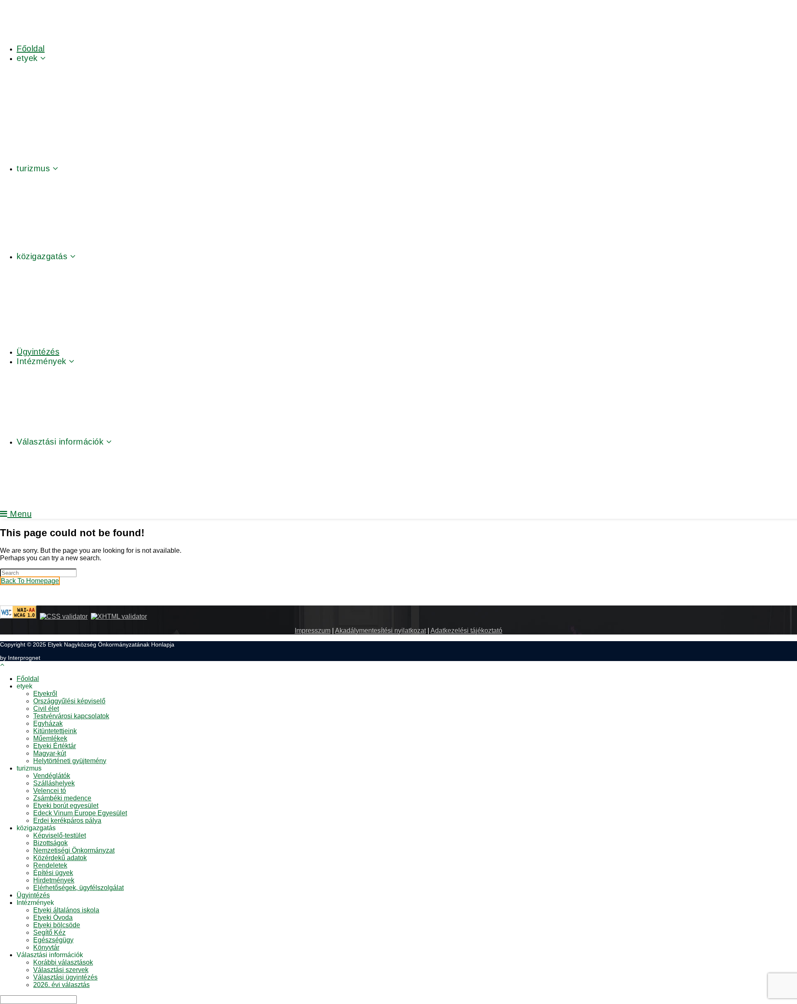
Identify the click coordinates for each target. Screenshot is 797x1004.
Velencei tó (49, 790)
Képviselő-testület (59, 835)
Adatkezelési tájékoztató (466, 630)
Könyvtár (46, 947)
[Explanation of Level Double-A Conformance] (18, 616)
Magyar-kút (49, 753)
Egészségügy (53, 939)
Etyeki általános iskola (66, 910)
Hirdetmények (53, 880)
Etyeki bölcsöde (56, 925)
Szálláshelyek (54, 783)
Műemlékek (50, 738)
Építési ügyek (53, 872)
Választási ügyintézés (65, 977)
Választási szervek (60, 969)
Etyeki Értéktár (54, 745)
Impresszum (312, 630)
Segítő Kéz (49, 932)
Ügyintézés (33, 895)
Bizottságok (50, 842)
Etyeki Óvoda (53, 917)
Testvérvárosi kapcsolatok (71, 716)
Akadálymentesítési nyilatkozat (380, 630)
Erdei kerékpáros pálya (67, 820)
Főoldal (28, 678)
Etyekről (45, 693)
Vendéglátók (51, 775)
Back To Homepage (30, 580)
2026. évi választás (61, 984)
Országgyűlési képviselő (69, 701)
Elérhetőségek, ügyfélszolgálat (78, 887)
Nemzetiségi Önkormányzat (74, 850)
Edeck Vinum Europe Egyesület (80, 813)
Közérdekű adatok (60, 857)
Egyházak (48, 723)
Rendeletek (50, 865)
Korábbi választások (63, 962)
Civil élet (46, 708)
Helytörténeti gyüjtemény (69, 760)
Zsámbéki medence (62, 798)
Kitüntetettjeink (55, 730)
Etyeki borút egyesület (65, 805)
